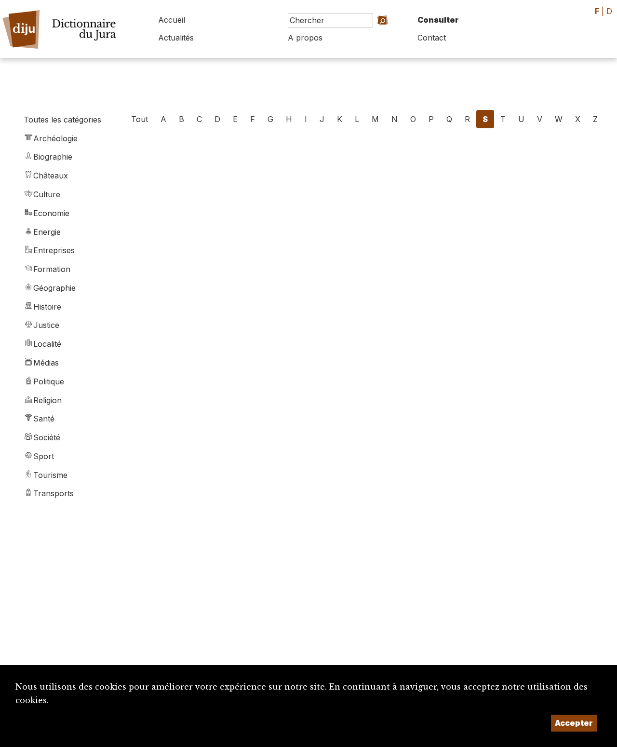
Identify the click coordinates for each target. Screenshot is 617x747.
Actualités (176, 37)
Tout (139, 119)
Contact (431, 37)
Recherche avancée (367, 34)
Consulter (438, 20)
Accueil (171, 20)
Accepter (574, 723)
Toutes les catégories (62, 119)
